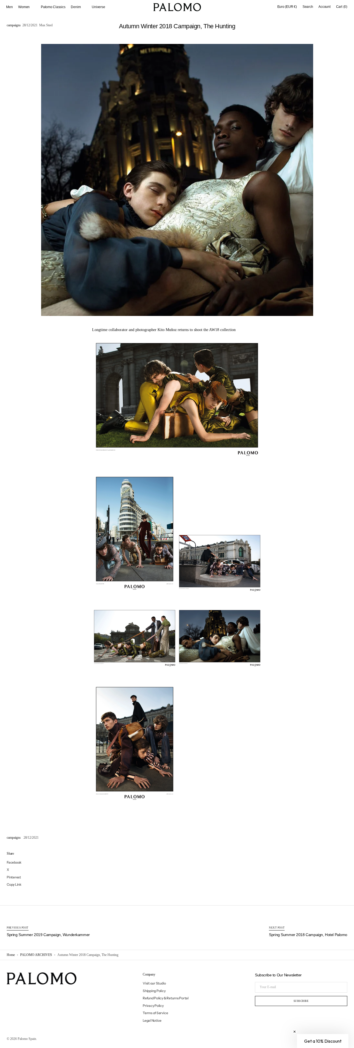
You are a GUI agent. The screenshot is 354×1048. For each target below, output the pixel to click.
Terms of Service (155, 1013)
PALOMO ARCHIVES (36, 955)
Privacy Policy (153, 1006)
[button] (287, 7)
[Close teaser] (294, 1032)
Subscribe (301, 1001)
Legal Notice (152, 1020)
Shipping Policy (154, 991)
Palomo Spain (27, 1039)
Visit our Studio (154, 983)
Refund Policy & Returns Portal (166, 998)
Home (11, 955)
